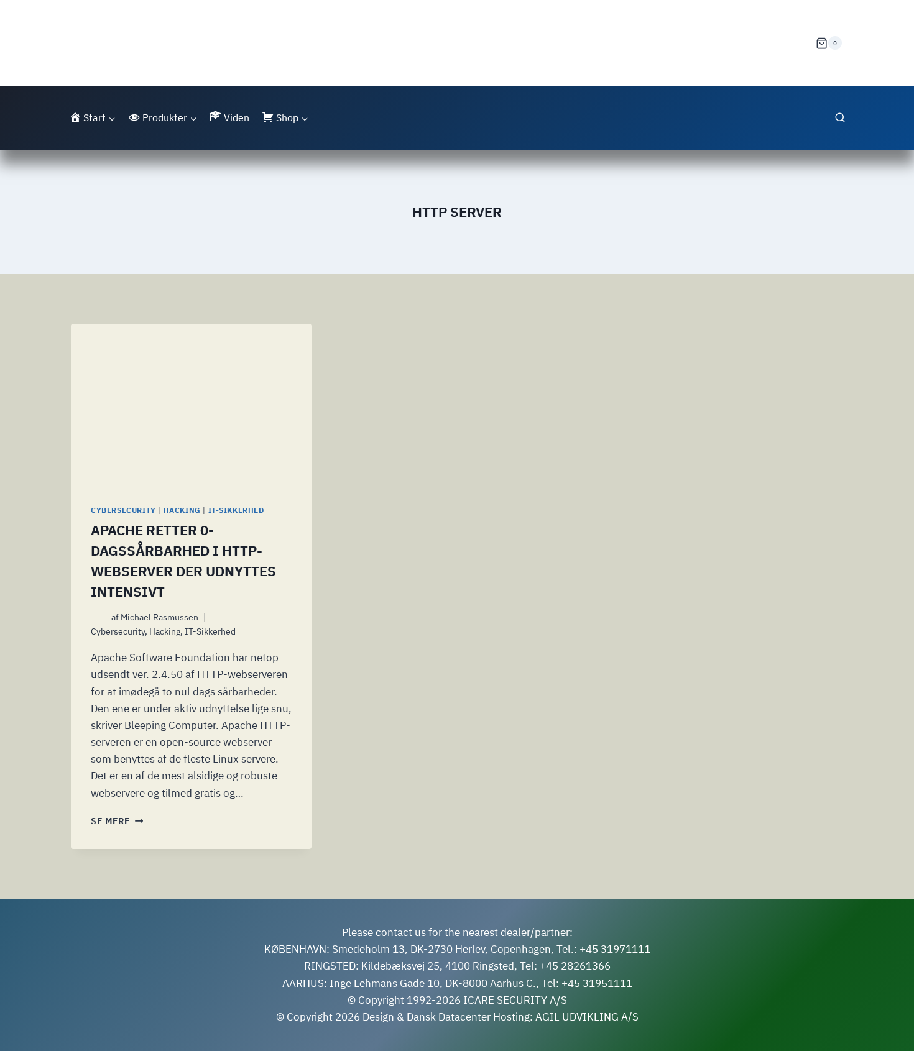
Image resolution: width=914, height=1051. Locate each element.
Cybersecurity (123, 510)
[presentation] (191, 404)
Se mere (117, 821)
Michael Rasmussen (159, 617)
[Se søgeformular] (840, 118)
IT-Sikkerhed (236, 510)
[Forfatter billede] (98, 617)
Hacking (182, 510)
